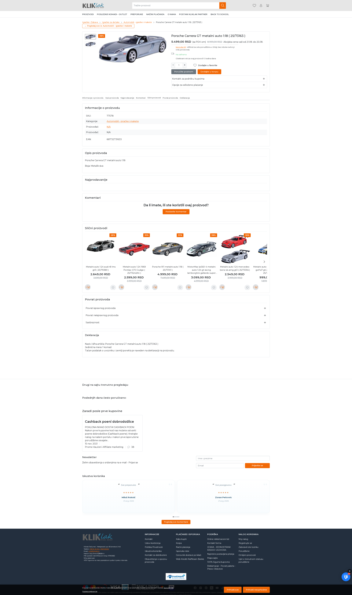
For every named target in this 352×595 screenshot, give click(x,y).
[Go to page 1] (173, 516)
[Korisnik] (261, 5)
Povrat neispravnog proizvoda (102, 315)
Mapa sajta (212, 558)
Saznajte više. (169, 588)
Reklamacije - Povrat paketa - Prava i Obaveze (221, 567)
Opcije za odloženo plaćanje (187, 85)
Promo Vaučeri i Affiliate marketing (104, 447)
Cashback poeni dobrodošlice (109, 422)
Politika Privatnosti (154, 547)
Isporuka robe (182, 551)
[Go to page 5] (178, 516)
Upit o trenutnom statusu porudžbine (251, 560)
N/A (109, 126)
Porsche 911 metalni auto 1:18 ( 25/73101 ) (167, 268)
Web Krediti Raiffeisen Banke (190, 559)
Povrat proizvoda (170, 98)
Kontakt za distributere (156, 555)
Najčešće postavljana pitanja (220, 554)
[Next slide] (264, 261)
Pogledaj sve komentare (176, 522)
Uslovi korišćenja (152, 543)
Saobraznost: (93, 322)
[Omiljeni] (254, 5)
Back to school (220, 14)
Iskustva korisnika (153, 551)
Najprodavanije (127, 98)
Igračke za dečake (110, 22)
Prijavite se (257, 465)
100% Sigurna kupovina (218, 562)
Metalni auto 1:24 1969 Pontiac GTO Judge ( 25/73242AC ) (134, 269)
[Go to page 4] (177, 516)
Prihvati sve (233, 589)
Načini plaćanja (155, 14)
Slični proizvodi (154, 98)
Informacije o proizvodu (92, 98)
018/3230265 (104, 549)
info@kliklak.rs (94, 551)
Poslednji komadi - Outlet (112, 14)
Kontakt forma (214, 543)
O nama (172, 14)
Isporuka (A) (181, 47)
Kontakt (148, 539)
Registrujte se (245, 543)
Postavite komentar (176, 211)
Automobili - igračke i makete (138, 22)
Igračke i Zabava (90, 22)
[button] (346, 576)
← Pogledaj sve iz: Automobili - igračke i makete (108, 26)
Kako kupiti (181, 539)
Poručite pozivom (183, 71)
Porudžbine (244, 551)
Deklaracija (185, 98)
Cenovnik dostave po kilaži (188, 555)
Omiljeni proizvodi (247, 555)
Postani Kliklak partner (193, 14)
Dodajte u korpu (209, 71)
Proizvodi (88, 14)
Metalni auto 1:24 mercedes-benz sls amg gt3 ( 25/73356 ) (235, 268)
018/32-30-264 (95, 549)
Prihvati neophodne (256, 589)
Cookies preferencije (89, 591)
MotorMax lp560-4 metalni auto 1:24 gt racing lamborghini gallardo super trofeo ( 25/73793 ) (201, 270)
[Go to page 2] (174, 516)
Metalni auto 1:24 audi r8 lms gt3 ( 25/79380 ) (101, 268)
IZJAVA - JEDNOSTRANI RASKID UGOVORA (219, 548)
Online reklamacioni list (218, 539)
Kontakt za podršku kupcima (188, 78)
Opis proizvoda (112, 98)
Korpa (179, 543)
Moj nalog (243, 539)
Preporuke (136, 14)
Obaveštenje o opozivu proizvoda (156, 560)
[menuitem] (90, 36)
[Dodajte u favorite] (113, 287)
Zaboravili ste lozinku (248, 547)
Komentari (141, 98)
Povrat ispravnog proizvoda (101, 308)
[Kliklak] (93, 5)
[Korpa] (267, 5)
